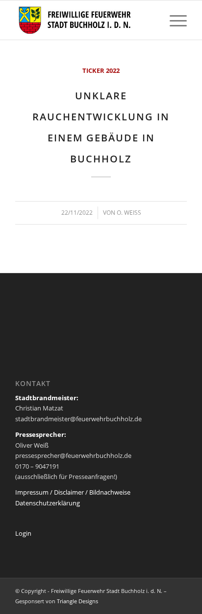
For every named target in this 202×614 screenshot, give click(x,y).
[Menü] (173, 20)
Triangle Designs (77, 601)
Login (23, 533)
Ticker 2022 (101, 70)
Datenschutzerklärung (47, 503)
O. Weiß (129, 212)
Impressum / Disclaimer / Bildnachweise (72, 492)
